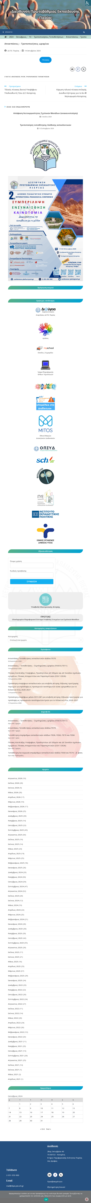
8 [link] (19, 1108)
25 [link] (52, 1116)
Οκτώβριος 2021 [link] (15, 1051)
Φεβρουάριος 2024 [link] (16, 919)
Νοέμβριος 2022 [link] (15, 990)
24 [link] (42, 1116)
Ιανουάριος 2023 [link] (15, 980)
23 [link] (31, 1116)
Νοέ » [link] (48, 1129)
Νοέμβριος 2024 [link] (15, 877)
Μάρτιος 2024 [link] (14, 914)
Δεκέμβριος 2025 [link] (15, 816)
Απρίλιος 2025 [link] (14, 853)
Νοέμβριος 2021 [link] (15, 1046)
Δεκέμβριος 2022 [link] (15, 985)
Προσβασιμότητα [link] (54, 1181)
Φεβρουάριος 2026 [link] (16, 806)
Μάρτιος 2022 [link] (14, 1027)
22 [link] (20, 1116)
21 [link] (10, 1116)
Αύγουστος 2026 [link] (15, 778)
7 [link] (9, 1108)
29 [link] (20, 1120)
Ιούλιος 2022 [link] (13, 1008)
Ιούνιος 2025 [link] (13, 844)
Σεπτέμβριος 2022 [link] (16, 999)
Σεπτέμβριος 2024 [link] (16, 886)
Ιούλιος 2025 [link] (13, 839)
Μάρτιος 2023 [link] (14, 971)
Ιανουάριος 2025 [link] (15, 867)
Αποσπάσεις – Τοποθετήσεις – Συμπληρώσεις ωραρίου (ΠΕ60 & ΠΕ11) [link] (37, 665)
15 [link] (20, 1112)
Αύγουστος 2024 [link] (15, 891)
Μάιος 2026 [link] (13, 792)
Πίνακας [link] (45, 60)
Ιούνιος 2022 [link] (13, 1013)
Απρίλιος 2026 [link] (14, 797)
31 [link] (42, 1120)
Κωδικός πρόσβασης (18, 571)
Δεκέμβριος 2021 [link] (15, 1041)
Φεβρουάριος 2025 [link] (16, 863)
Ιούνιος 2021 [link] (13, 1069)
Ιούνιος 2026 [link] (13, 788)
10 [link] (42, 1108)
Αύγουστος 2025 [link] (15, 835)
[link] (88, 3)
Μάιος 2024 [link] (13, 905)
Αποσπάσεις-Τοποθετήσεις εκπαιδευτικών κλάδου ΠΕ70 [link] (32, 658)
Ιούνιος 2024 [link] (13, 900)
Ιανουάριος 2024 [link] (15, 924)
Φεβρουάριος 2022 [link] (16, 1032)
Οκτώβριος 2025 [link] (15, 825)
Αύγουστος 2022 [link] (15, 1004)
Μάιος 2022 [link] (13, 1018)
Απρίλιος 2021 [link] (14, 1079)
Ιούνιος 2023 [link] (13, 957)
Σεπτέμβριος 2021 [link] (16, 1055)
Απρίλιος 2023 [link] (14, 966)
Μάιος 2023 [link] (13, 961)
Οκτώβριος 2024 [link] (15, 882)
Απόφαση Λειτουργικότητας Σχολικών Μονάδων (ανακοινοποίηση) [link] (45, 113)
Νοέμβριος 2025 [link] (15, 820)
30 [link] (31, 1120)
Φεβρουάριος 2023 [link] (16, 976)
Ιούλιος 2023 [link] (13, 952)
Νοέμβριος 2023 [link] (15, 933)
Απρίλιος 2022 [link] (14, 1022)
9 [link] (30, 1108)
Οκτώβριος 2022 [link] (15, 994)
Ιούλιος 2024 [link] (13, 896)
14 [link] (10, 1112)
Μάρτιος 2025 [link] (14, 858)
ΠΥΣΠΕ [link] (23, 77)
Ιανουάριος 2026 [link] (15, 811)
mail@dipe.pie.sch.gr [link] (15, 1186)
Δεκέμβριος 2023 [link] (15, 929)
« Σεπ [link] (42, 1129)
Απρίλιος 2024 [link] (14, 910)
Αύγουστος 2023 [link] (15, 947)
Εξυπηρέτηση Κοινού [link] (56, 1187)
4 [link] (51, 1104)
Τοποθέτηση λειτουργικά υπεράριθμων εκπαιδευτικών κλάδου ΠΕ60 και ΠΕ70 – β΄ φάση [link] (45, 753)
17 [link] (42, 1112)
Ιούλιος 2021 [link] (13, 1065)
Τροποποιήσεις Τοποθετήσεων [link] (37, 77)
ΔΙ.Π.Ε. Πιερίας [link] (13, 50)
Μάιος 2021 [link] (13, 1074)
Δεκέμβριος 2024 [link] (15, 872)
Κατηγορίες (13, 636)
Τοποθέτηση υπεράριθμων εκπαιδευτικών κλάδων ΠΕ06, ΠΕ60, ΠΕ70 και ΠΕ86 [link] (41, 735)
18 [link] (52, 1112)
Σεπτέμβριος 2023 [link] (16, 943)
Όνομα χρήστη (16, 561)
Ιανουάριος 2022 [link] (15, 1037)
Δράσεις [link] (46, 338)
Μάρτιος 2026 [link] (14, 802)
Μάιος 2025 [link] (13, 849)
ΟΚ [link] (46, 1199)
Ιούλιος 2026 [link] (13, 783)
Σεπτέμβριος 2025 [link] (16, 830)
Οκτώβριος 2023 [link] (15, 938)
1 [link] (19, 1104)
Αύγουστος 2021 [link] (15, 1060)
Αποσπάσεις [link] (15, 77)
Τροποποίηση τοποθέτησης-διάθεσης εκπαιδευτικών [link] (45, 125)
